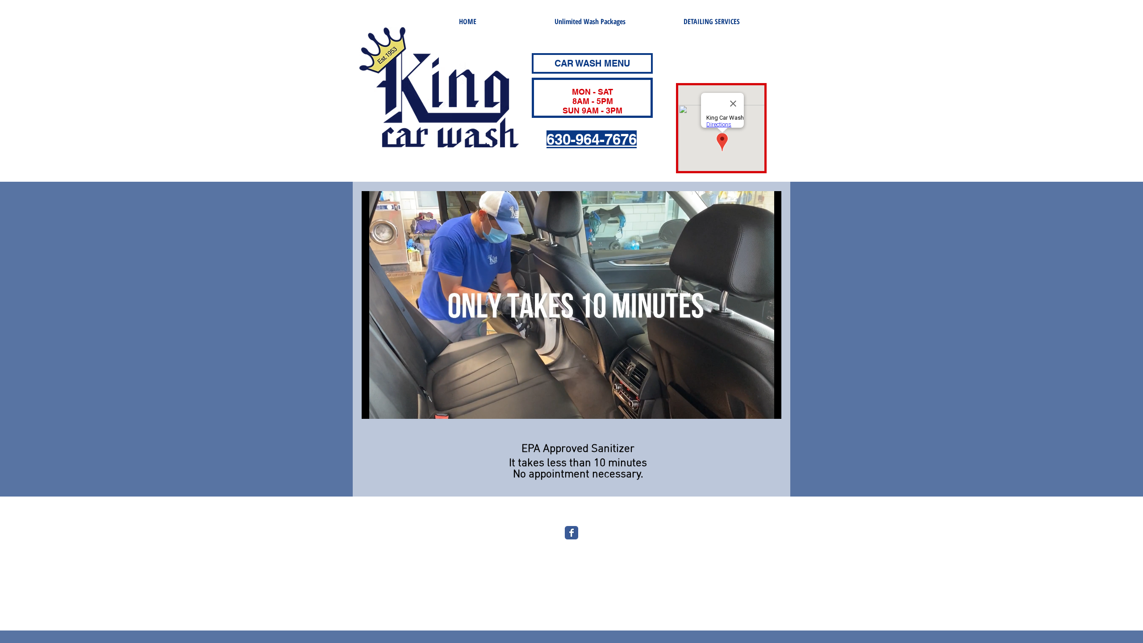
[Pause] (373, 407)
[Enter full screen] (769, 407)
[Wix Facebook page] (571, 532)
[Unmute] (388, 407)
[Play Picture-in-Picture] (754, 407)
